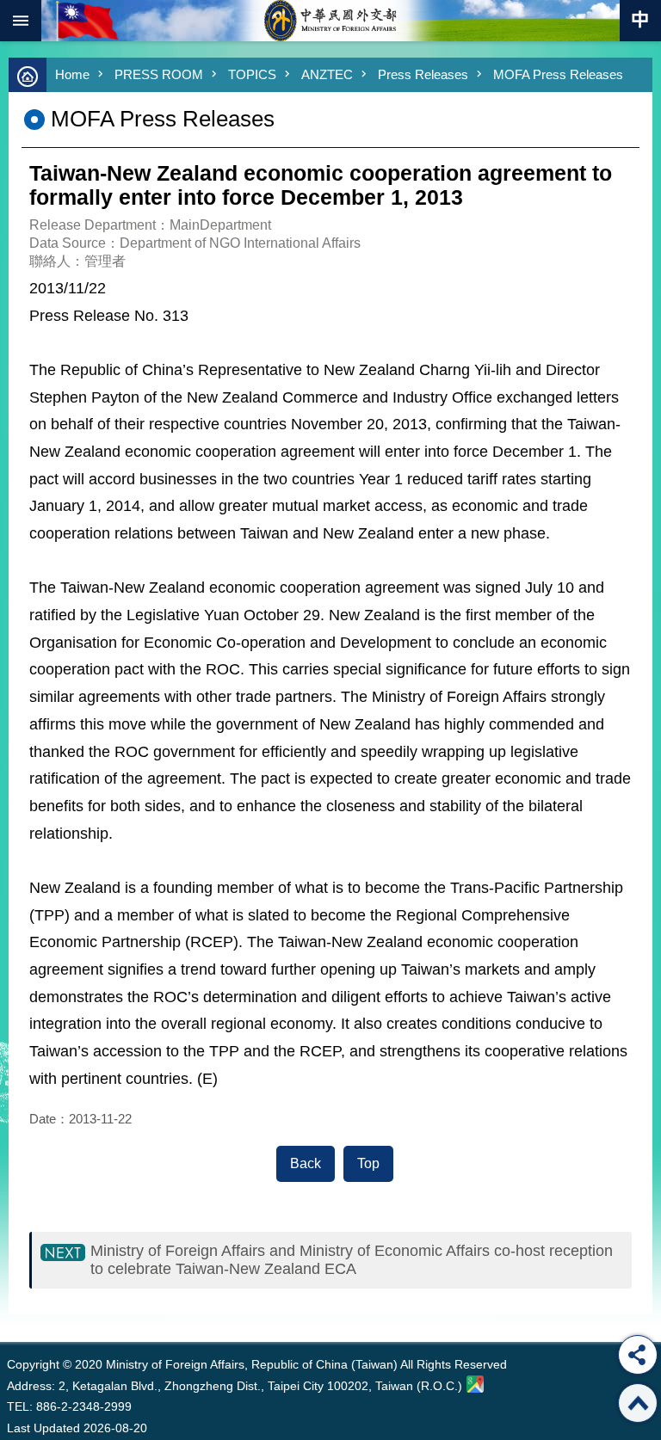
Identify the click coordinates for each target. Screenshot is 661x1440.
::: (10, 1309)
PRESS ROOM (158, 74)
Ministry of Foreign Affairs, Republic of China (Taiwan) (330, 20)
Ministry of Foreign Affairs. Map (475, 1384)
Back (305, 1163)
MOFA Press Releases (558, 74)
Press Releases (423, 74)
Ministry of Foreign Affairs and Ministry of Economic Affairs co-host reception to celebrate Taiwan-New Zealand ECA (351, 1259)
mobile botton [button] (20, 20)
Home (72, 74)
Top (368, 1163)
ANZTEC (327, 74)
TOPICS (252, 74)
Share (638, 1355)
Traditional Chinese (640, 20)
